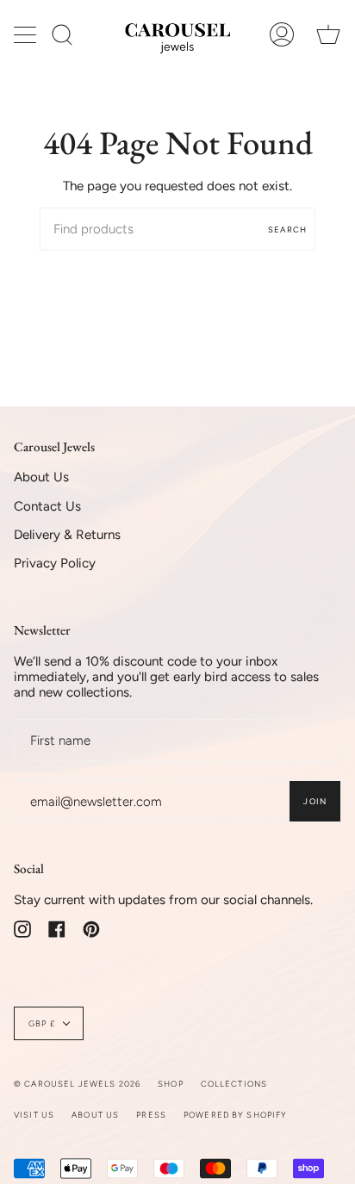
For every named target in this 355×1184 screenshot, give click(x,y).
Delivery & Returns (67, 534)
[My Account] (282, 35)
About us (95, 1114)
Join (315, 801)
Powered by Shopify (236, 1114)
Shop (171, 1083)
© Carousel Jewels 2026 (77, 1083)
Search (287, 229)
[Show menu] (27, 34)
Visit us (34, 1114)
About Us (41, 477)
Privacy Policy (55, 563)
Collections (234, 1083)
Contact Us (47, 506)
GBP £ (41, 1023)
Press (151, 1114)
